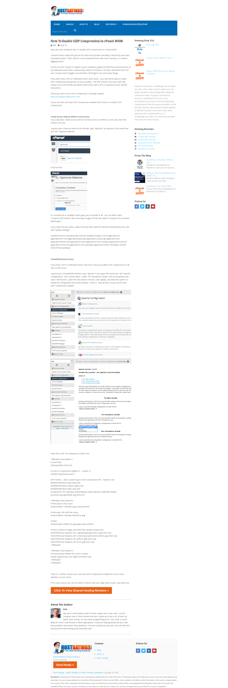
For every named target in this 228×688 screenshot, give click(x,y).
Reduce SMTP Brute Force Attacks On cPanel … (160, 72)
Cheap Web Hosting (146, 136)
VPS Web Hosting (145, 145)
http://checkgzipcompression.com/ (65, 96)
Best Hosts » (65, 664)
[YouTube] (153, 206)
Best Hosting (102, 658)
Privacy (76, 657)
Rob (54, 45)
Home (57, 24)
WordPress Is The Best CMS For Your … (159, 161)
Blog (96, 24)
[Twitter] (142, 206)
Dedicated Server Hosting (149, 142)
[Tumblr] (147, 206)
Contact (69, 657)
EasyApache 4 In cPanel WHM (158, 186)
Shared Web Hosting (147, 139)
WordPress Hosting (146, 149)
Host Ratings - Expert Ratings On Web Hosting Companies (78, 672)
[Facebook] (137, 206)
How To (84, 24)
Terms (56, 660)
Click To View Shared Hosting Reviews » (81, 590)
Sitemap (63, 660)
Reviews (110, 24)
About (62, 657)
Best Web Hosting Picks (148, 133)
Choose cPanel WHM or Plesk (158, 58)
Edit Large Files (152, 44)
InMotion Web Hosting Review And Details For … (160, 174)
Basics (69, 24)
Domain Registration (135, 24)
